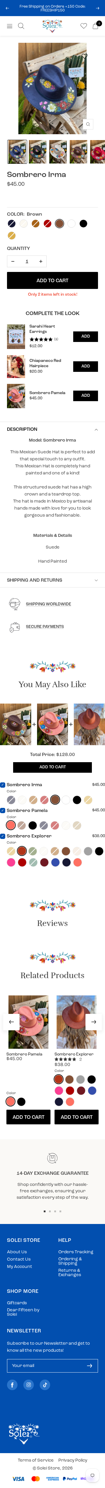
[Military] (66, 800)
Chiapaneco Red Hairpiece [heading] (45, 363)
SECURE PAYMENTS (45, 627)
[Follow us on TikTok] (45, 1385)
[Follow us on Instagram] (28, 1385)
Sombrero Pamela (27, 810)
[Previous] (11, 1022)
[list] (52, 366)
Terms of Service (36, 1460)
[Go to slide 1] (45, 1211)
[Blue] (55, 862)
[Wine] (44, 862)
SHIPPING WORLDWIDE (48, 604)
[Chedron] (22, 851)
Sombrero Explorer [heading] (74, 1054)
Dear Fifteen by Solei (23, 1312)
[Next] (93, 1022)
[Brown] (55, 800)
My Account (19, 1267)
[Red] (22, 862)
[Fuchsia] (11, 862)
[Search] (21, 26)
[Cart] (95, 26)
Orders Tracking (75, 1252)
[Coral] (11, 825)
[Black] (77, 800)
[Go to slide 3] (55, 1211)
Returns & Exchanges (69, 1273)
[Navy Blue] (66, 862)
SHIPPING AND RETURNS (34, 580)
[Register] (89, 1366)
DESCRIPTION (22, 429)
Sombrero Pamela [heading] (47, 393)
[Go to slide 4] (60, 1211)
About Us (17, 1252)
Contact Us (19, 1259)
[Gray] (88, 851)
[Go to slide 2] (50, 1211)
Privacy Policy (72, 1460)
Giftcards (17, 1303)
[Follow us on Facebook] (12, 1385)
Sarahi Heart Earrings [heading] (42, 329)
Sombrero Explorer (29, 836)
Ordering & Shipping (70, 1261)
